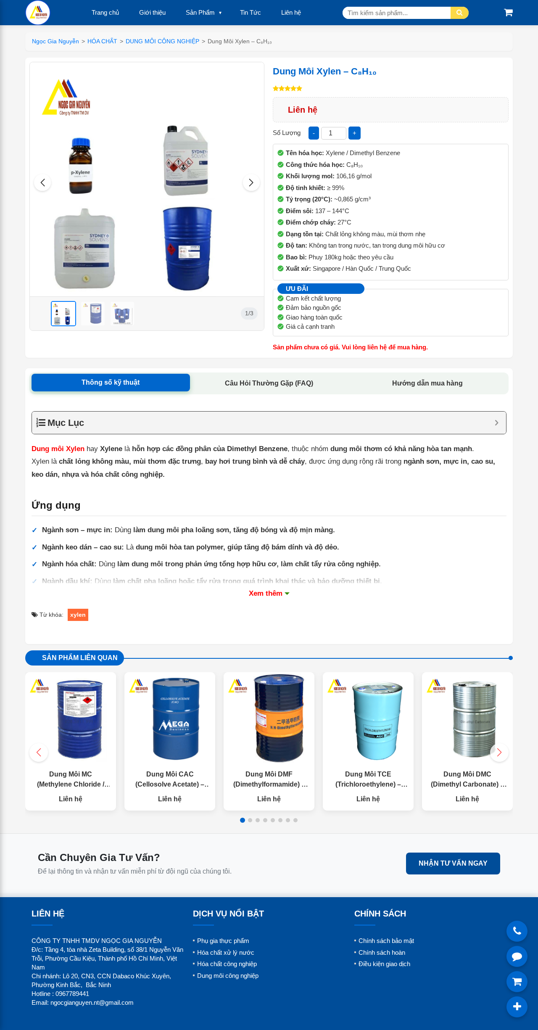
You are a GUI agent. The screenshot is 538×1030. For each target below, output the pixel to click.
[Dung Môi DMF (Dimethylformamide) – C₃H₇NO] (269, 717)
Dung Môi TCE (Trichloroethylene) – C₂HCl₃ (368, 784)
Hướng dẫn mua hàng (427, 383)
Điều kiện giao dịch (384, 963)
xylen (78, 614)
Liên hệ (291, 12)
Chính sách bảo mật (386, 940)
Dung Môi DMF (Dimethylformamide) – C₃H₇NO (269, 784)
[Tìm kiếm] (460, 13)
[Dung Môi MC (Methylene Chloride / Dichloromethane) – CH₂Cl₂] (70, 717)
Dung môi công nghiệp (227, 975)
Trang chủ (105, 12)
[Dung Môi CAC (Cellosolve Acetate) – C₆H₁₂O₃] (169, 717)
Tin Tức (250, 12)
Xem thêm (265, 593)
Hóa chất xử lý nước (225, 952)
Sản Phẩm (200, 12)
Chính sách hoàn (382, 952)
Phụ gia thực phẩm (223, 940)
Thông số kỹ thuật (111, 382)
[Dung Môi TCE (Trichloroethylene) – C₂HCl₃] (368, 717)
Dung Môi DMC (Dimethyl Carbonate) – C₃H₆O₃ (467, 784)
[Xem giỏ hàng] (508, 12)
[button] (42, 182)
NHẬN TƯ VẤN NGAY (453, 863)
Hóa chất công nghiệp (227, 963)
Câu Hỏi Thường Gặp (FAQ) (269, 383)
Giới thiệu (152, 12)
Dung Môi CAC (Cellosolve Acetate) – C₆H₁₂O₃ (169, 784)
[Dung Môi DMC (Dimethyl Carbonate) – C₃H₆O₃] (467, 717)
